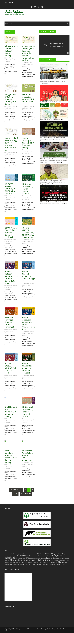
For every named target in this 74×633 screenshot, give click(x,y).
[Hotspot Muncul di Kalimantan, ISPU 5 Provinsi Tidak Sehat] (28, 311)
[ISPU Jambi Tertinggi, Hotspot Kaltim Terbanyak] (11, 311)
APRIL (47, 554)
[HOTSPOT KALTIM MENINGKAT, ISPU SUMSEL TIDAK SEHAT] (28, 221)
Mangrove (7, 562)
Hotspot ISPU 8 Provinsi (37, 556)
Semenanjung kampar (9, 564)
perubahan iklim (31, 562)
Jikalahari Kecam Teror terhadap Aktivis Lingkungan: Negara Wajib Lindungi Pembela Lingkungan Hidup (52, 182)
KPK (55, 560)
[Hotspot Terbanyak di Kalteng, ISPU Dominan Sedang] (28, 131)
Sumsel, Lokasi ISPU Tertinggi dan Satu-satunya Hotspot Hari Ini (11, 144)
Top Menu (10, 2)
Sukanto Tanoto (49, 564)
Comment (7, 62)
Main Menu (10, 24)
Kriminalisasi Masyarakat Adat (62, 560)
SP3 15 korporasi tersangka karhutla (38, 564)
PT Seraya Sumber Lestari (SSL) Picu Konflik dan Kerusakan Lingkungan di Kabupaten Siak (53, 203)
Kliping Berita (16, 560)
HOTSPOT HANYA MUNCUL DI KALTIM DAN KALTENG (10, 189)
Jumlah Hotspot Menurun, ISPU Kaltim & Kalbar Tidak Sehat (11, 277)
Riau (60, 562)
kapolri (44, 558)
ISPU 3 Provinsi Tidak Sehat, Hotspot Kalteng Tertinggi (11, 232)
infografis (56, 556)
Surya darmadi (56, 564)
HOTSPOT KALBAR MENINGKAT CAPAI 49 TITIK (10, 368)
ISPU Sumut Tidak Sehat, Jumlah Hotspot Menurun (27, 189)
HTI (46, 556)
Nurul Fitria (9, 60)
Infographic (11, 558)
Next (27, 494)
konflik (47, 560)
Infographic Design (21, 558)
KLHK (7, 560)
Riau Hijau (64, 562)
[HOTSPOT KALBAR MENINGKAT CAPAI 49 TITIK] (11, 357)
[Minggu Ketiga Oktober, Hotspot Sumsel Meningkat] (11, 39)
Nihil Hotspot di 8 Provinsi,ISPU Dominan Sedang (11, 412)
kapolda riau (39, 558)
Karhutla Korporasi (60, 558)
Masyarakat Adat (13, 563)
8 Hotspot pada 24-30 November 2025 (50, 119)
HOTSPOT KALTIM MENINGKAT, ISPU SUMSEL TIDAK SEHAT (28, 232)
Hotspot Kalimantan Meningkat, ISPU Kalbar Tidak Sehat (27, 368)
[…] (5, 73)
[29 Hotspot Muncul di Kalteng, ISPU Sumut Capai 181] (28, 88)
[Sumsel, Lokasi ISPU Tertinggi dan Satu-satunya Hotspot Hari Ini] (11, 131)
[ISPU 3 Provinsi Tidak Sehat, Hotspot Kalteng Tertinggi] (11, 221)
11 (21, 494)
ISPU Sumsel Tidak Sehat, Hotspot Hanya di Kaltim (27, 412)
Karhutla (50, 558)
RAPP (55, 562)
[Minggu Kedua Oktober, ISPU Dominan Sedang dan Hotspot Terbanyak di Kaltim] (28, 39)
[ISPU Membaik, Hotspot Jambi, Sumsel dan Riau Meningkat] (11, 444)
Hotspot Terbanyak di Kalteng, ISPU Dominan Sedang (28, 143)
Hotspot (24, 556)
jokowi (34, 558)
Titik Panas (62, 564)
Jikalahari (31, 558)
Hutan (49, 556)
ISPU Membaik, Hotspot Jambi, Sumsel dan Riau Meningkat (11, 457)
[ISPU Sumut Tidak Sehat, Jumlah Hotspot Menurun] (28, 177)
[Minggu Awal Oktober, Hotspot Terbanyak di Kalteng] (11, 88)
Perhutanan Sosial (23, 562)
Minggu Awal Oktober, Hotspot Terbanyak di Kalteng (11, 99)
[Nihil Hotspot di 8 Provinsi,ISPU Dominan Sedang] (11, 400)
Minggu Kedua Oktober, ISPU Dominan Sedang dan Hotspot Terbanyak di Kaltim (28, 53)
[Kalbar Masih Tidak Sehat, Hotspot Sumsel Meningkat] (28, 444)
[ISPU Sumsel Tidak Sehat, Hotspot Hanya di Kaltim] (28, 400)
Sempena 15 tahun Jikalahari (22, 564)
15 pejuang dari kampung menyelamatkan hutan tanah (21, 554)
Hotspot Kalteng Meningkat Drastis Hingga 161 (28, 276)
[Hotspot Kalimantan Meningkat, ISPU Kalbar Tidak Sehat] (28, 357)
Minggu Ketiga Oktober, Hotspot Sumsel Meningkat (11, 51)
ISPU (27, 558)
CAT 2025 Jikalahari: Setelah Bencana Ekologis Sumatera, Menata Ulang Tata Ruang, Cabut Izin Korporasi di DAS (53, 139)
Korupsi (51, 560)
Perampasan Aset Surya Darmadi (49, 101)
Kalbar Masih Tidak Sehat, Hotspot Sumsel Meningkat (28, 455)
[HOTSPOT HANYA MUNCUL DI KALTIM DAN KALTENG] (11, 177)
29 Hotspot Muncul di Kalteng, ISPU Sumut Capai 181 (28, 99)
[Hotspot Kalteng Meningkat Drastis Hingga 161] (28, 265)
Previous (15, 490)
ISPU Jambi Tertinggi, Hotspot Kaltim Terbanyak (10, 322)
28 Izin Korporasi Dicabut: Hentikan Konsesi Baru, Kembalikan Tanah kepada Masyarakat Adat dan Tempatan (54, 81)
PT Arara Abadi (45, 562)
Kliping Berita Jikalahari (34, 560)
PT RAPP (51, 562)
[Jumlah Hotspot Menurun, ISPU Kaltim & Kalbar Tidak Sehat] (11, 265)
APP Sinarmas (41, 554)
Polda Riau (38, 563)
